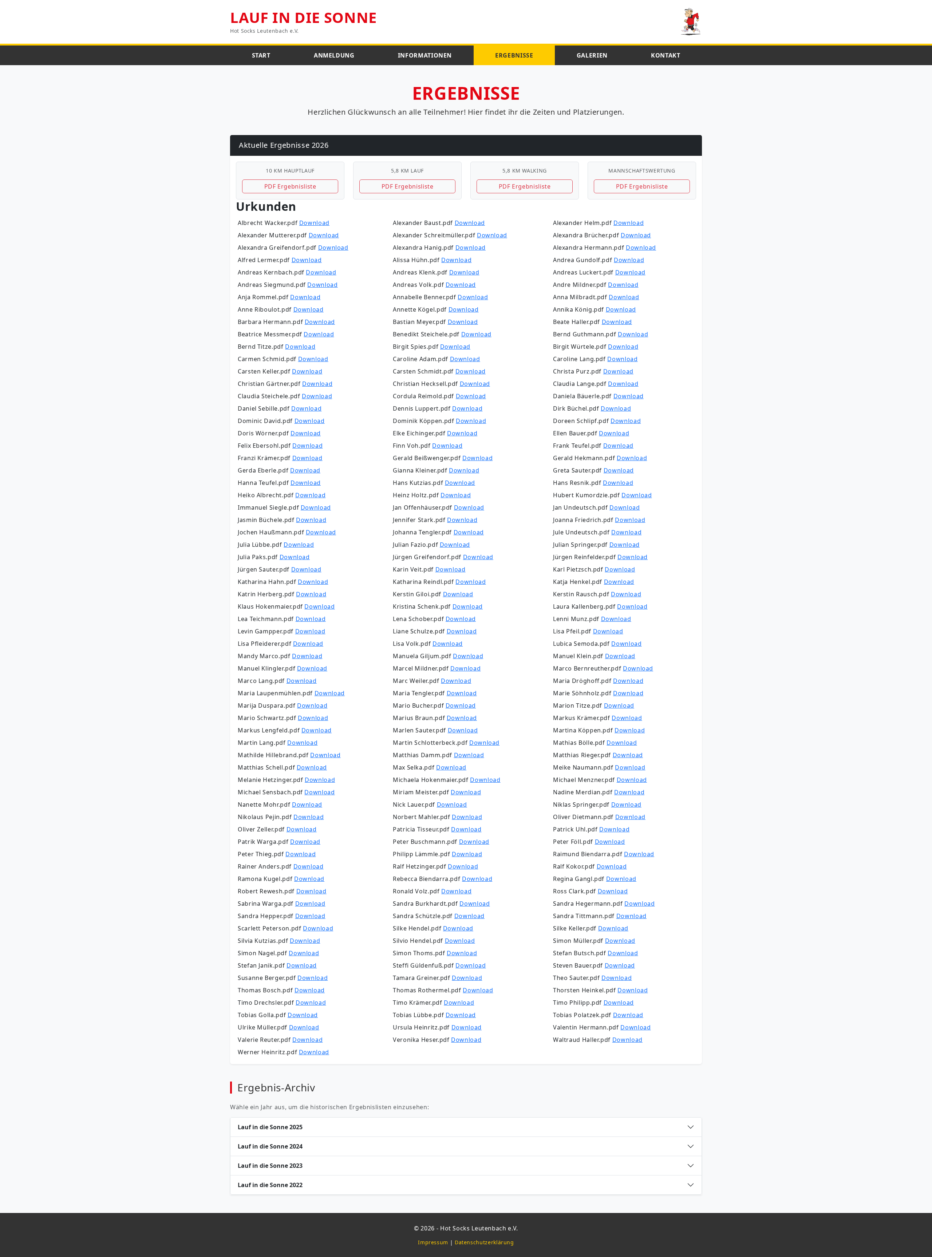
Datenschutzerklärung (484, 1242)
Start (261, 55)
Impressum (433, 1242)
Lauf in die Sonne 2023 (270, 1166)
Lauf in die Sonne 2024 (270, 1146)
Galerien (592, 55)
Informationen (425, 55)
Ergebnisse (514, 55)
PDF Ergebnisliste (290, 186)
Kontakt (665, 55)
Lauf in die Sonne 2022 (270, 1185)
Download (314, 223)
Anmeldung (334, 55)
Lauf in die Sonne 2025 (270, 1127)
